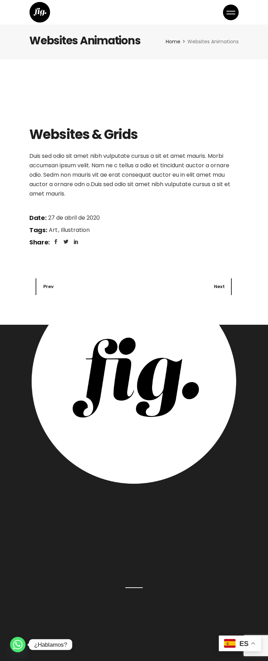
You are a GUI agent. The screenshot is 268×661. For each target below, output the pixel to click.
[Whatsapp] (17, 644)
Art (54, 230)
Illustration (75, 230)
